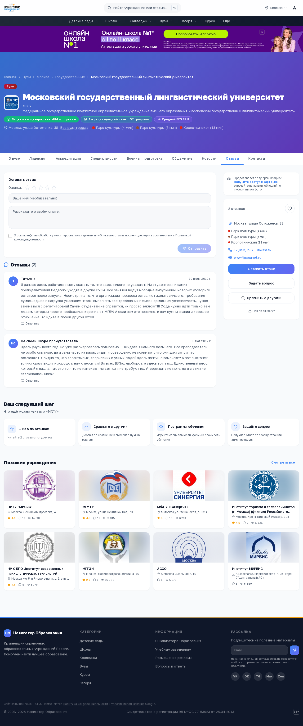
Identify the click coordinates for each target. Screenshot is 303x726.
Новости (209, 158)
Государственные (70, 77)
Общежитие (182, 158)
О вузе (14, 158)
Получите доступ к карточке (256, 182)
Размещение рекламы (173, 658)
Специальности (103, 158)
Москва (43, 77)
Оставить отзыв (261, 269)
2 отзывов (236, 209)
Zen (281, 676)
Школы (111, 21)
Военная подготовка (144, 158)
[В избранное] (289, 208)
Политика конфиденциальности (85, 704)
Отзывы (232, 158)
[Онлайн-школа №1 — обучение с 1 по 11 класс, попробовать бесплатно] (151, 39)
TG (258, 676)
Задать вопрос (261, 283)
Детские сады (81, 21)
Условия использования (127, 704)
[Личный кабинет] (294, 8)
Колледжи (138, 21)
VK (235, 676)
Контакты (256, 158)
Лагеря (186, 21)
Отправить (197, 248)
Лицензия (37, 158)
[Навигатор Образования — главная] (12, 8)
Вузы (164, 21)
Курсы (210, 21)
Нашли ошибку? (264, 311)
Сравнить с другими (264, 298)
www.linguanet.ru (247, 257)
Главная (10, 77)
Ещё (226, 21)
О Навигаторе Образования (178, 641)
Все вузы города (74, 128)
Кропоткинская (196, 128)
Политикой (238, 665)
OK (247, 676)
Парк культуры (108, 128)
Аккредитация (68, 158)
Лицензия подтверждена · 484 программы (44, 119)
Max (269, 676)
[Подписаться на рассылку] (294, 650)
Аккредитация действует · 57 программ (119, 119)
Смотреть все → (285, 462)
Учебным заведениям (173, 649)
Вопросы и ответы (170, 666)
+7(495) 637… (252, 250)
